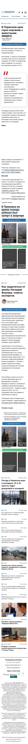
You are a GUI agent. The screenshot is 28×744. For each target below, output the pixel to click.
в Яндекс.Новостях (18, 199)
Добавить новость (8, 190)
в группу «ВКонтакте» (17, 193)
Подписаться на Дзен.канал (14, 44)
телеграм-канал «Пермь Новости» (13, 403)
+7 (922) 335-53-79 (18, 693)
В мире (5, 283)
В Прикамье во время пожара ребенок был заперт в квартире (13, 211)
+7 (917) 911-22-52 (13, 662)
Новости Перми (7, 23)
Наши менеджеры (13, 668)
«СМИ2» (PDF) (13, 733)
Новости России (7, 619)
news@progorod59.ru (16, 692)
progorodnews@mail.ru (13, 665)
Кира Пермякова (12, 301)
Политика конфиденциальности (13, 741)
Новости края (7, 477)
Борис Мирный (7, 38)
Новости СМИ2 (6, 244)
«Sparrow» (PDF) (21, 733)
